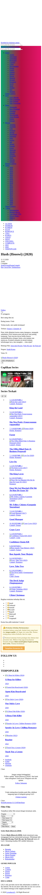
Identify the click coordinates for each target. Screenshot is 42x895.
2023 (11, 173)
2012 (11, 195)
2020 (11, 179)
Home (3, 803)
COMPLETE (9, 243)
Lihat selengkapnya (8, 360)
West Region (13, 115)
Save (18, 267)
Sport (11, 86)
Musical (12, 78)
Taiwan (12, 160)
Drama (11, 68)
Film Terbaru (13, 101)
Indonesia (12, 136)
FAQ (11, 220)
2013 (11, 193)
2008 (11, 202)
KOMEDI (8, 227)
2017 (11, 185)
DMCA (12, 218)
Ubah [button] (12, 321)
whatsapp (8, 765)
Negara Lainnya (10, 164)
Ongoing (12, 111)
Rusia (11, 158)
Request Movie (14, 212)
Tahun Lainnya (10, 206)
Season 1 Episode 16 (14, 329)
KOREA (8, 235)
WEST (7, 239)
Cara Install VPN (15, 214)
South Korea (5, 265)
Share (23, 803)
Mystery (12, 80)
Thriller (12, 88)
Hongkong (13, 134)
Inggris (11, 140)
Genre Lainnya (10, 94)
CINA (7, 233)
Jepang (11, 144)
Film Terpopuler (14, 103)
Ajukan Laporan (21, 797)
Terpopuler (13, 107)
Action (11, 55)
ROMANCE (9, 231)
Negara (7, 123)
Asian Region (14, 117)
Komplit (12, 113)
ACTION (8, 224)
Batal (13, 826)
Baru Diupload (14, 109)
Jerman (11, 132)
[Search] (22, 45)
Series (7, 105)
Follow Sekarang (21, 783)
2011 (11, 197)
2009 (11, 200)
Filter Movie (5, 826)
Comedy (12, 62)
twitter (7, 761)
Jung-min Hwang (17, 346)
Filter (19, 803)
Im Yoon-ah (37, 346)
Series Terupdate (10, 853)
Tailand (12, 162)
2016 (11, 187)
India (11, 138)
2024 (11, 171)
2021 (11, 177)
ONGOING (9, 241)
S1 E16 (14, 803)
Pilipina (12, 154)
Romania (12, 156)
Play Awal (4, 267)
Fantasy (12, 72)
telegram (8, 763)
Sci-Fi (11, 84)
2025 (11, 169)
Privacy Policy (14, 216)
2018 (11, 183)
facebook (8, 760)
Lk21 (7, 95)
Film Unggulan (14, 99)
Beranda (8, 849)
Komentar (8, 803)
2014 (11, 191)
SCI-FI (7, 229)
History (12, 74)
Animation (13, 59)
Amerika (12, 125)
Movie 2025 (9, 857)
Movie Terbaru (10, 851)
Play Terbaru (12, 267)
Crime (11, 64)
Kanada (12, 146)
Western (12, 92)
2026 (11, 167)
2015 (11, 189)
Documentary (14, 66)
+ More (7, 208)
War (10, 90)
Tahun (7, 165)
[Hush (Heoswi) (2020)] (9, 358)
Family (11, 70)
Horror (11, 76)
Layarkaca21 (10, 892)
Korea (11, 148)
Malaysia (12, 150)
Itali (10, 142)
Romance (12, 82)
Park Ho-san (27, 346)
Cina (11, 129)
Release (12, 121)
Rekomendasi (14, 210)
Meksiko (12, 152)
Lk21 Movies (14, 97)
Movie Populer (10, 855)
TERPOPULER (10, 249)
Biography (13, 60)
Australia (12, 127)
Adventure (13, 57)
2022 (11, 175)
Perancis (12, 130)
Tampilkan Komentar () (14, 648)
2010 (11, 199)
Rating (11, 119)
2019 (11, 181)
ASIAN (8, 237)
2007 (11, 204)
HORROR (9, 226)
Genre (7, 53)
